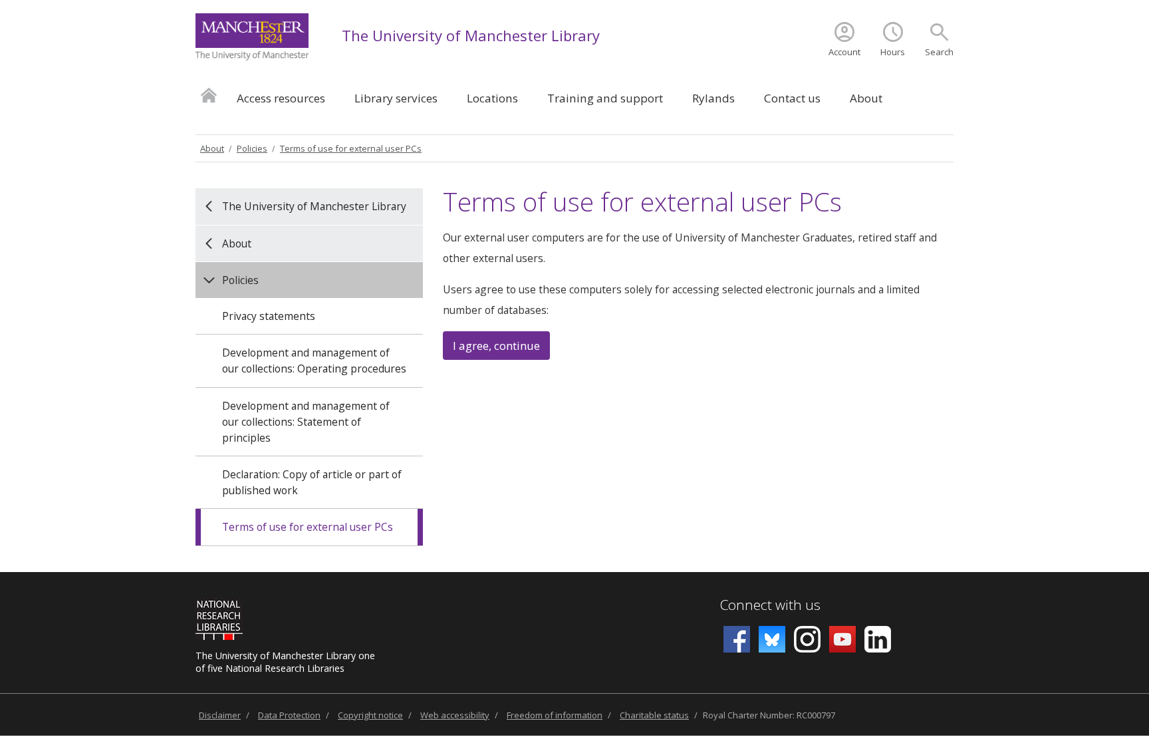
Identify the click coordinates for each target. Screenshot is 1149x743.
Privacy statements (268, 316)
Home (208, 95)
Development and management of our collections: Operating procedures (314, 360)
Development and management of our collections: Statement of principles (306, 421)
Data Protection (289, 715)
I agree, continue (496, 345)
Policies (252, 148)
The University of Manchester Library (471, 35)
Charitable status (654, 715)
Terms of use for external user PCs (351, 148)
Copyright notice (370, 715)
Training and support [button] (605, 98)
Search (939, 52)
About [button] (866, 98)
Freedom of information (554, 715)
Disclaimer (220, 715)
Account (844, 52)
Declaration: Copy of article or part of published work (312, 482)
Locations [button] (492, 98)
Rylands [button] (713, 98)
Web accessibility (454, 715)
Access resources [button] (281, 98)
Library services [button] (396, 98)
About (212, 148)
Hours (892, 52)
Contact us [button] (792, 98)
